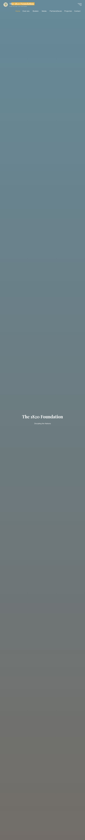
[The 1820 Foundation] (5, 4)
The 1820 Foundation (22, 3)
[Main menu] (80, 4)
